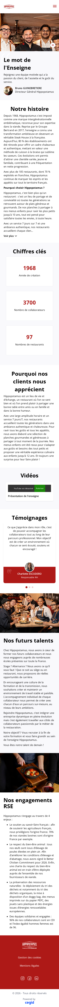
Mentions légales (29, 965)
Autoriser (40, 488)
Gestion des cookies (29, 957)
